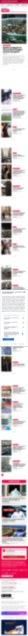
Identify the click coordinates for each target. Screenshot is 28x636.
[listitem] (14, 315)
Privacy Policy (21, 343)
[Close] (25, 292)
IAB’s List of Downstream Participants (15, 311)
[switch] (23, 318)
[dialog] (14, 318)
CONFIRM (8, 339)
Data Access (14, 343)
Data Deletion (6, 343)
